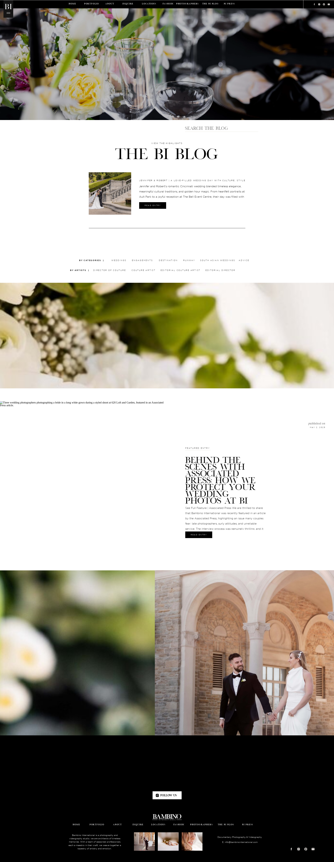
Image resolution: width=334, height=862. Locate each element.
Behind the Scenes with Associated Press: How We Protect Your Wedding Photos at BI (220, 480)
